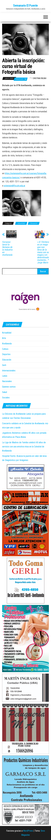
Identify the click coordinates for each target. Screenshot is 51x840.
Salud (4, 392)
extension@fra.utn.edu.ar (14, 185)
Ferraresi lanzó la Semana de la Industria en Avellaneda (7, 248)
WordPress (28, 830)
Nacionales (7, 381)
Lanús (4, 375)
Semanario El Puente (25, 5)
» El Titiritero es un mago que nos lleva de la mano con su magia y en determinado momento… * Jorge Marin (43, 252)
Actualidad (21, 223)
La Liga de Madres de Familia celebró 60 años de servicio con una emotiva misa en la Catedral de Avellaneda (24, 446)
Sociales (6, 397)
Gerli (4, 365)
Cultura (5, 349)
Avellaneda (7, 343)
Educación (33, 223)
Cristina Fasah (39, 78)
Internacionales (8, 370)
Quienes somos (9, 386)
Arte (4, 338)
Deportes (6, 354)
